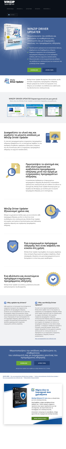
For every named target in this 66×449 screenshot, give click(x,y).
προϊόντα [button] (19, 9)
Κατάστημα (29, 9)
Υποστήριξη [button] (46, 9)
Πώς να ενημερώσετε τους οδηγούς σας (45, 338)
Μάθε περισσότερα (40, 418)
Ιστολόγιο (37, 9)
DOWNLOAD (34, 70)
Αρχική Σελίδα (10, 9)
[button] (12, 15)
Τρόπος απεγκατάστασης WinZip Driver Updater (46, 376)
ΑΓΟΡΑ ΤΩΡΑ (49, 70)
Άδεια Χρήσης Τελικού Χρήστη (31, 377)
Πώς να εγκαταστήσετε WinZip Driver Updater (21, 376)
